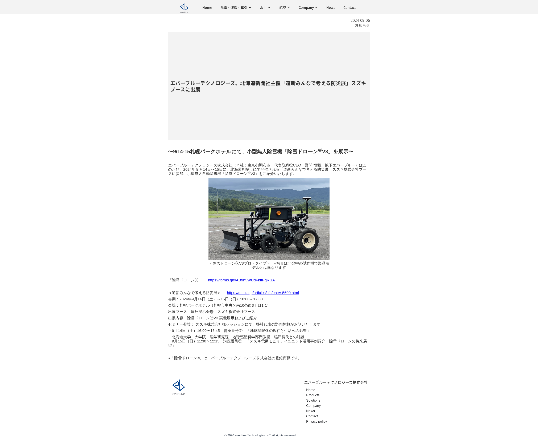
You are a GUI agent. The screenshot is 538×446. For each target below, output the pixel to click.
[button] (236, 7)
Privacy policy (316, 421)
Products (312, 395)
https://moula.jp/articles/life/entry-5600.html (263, 293)
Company (313, 405)
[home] (184, 7)
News (330, 7)
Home (207, 7)
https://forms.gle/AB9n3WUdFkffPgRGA (241, 280)
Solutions (313, 400)
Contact (349, 7)
